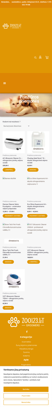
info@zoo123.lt (33, 2)
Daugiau (33, 170)
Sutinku (26, 389)
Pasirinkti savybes (12, 216)
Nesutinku (26, 402)
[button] (5, 83)
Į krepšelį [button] (9, 170)
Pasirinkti (26, 396)
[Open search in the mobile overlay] (35, 58)
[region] (26, 386)
